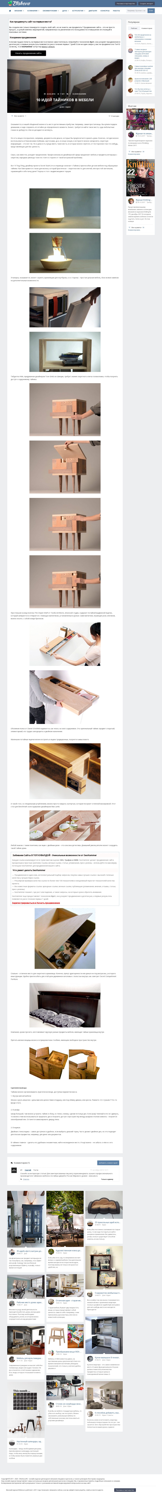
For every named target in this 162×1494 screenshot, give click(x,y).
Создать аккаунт (146, 3)
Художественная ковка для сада (69, 1250)
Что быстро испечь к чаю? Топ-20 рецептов (143, 90)
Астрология (77, 11)
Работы (116, 11)
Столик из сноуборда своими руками (69, 1404)
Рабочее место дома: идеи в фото (30, 1302)
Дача (64, 11)
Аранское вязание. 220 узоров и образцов (143, 80)
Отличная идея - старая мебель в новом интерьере (69, 1300)
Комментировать (134, 154)
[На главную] (19, 3)
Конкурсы (105, 11)
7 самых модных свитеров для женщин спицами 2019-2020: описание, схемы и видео (143, 53)
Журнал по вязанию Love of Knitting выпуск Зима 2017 (144, 133)
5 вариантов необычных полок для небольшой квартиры (108, 1293)
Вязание (18, 11)
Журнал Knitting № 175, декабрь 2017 (144, 200)
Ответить (26, 1179)
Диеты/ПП (93, 11)
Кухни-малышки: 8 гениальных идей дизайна (108, 1357)
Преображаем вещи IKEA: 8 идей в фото (69, 1352)
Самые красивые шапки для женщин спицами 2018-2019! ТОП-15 (144, 68)
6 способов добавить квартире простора (108, 1413)
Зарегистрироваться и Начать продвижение (36, 903)
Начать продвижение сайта (28, 53)
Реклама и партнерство (126, 3)
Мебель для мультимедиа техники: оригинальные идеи (30, 1358)
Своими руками (50, 11)
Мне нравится (20, 116)
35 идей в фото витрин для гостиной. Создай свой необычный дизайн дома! (30, 1251)
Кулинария (32, 11)
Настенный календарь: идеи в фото (30, 1441)
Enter (151, 11)
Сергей (28, 1170)
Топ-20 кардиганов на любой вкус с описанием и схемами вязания (143, 38)
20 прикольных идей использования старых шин (108, 1222)
